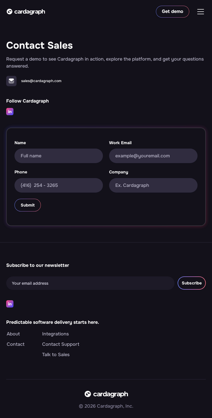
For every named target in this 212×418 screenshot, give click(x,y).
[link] (25, 11)
